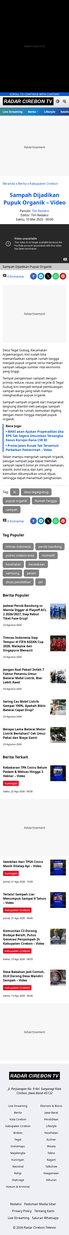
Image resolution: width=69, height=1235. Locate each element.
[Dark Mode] (58, 101)
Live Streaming (13, 112)
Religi (17, 1173)
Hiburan (51, 1180)
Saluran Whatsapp (45, 1218)
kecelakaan (37, 564)
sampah (11, 510)
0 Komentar (15, 276)
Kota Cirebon (18, 1119)
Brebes (17, 1133)
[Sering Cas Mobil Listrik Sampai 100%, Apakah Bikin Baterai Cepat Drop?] (58, 707)
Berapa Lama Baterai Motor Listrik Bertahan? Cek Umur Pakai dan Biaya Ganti (24, 733)
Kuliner (51, 1139)
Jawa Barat (51, 1112)
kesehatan (13, 564)
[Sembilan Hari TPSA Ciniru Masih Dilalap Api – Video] (58, 867)
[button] (33, 112)
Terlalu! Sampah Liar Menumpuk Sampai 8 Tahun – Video (24, 898)
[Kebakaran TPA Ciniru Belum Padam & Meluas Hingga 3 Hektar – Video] (58, 773)
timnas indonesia (18, 546)
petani (31, 573)
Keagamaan (51, 1173)
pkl (40, 582)
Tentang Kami (44, 1211)
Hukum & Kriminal (18, 1186)
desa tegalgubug (36, 492)
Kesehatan (51, 1133)
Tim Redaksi (40, 211)
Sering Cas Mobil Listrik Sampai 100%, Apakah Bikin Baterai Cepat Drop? (24, 705)
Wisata (51, 1146)
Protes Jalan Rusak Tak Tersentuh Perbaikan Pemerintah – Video (32, 447)
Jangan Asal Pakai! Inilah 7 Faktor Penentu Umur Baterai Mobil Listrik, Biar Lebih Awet (23, 675)
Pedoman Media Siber (40, 1204)
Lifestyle (49, 112)
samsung (12, 573)
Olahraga (18, 1180)
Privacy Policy (22, 1211)
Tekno (51, 1153)
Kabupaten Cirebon (44, 183)
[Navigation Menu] (64, 101)
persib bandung (50, 546)
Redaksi (15, 1204)
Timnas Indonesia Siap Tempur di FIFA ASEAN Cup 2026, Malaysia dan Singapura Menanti (23, 643)
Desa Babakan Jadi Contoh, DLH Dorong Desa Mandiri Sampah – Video (24, 976)
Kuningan (11, 783)
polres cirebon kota (20, 555)
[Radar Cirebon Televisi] (28, 101)
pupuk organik (16, 501)
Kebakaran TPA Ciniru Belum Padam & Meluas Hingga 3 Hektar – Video (25, 771)
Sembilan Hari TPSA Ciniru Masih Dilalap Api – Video (23, 864)
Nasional (18, 1166)
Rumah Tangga (46, 501)
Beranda (9, 183)
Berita (32, 112)
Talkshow (51, 1166)
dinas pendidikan (18, 582)
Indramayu (18, 1146)
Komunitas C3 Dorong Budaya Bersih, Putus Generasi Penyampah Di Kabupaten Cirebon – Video (23, 937)
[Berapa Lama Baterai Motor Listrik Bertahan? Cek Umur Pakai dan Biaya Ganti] (58, 735)
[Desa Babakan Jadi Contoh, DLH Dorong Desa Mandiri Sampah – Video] (58, 977)
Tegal (17, 1139)
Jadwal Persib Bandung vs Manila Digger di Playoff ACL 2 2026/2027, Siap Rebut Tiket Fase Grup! (24, 612)
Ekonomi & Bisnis (51, 1106)
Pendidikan (51, 1119)
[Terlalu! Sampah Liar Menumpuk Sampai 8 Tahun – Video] (58, 900)
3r (14, 492)
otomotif (48, 555)
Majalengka (17, 1153)
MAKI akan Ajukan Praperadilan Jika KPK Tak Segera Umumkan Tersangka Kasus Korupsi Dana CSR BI (35, 435)
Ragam (51, 1160)
